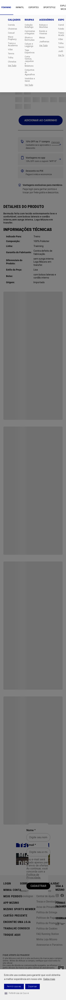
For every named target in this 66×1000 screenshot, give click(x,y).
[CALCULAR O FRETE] (55, 142)
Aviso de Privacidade (47, 907)
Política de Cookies (46, 928)
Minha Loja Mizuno (46, 939)
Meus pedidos (12, 896)
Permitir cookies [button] (14, 986)
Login (7, 883)
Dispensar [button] (32, 986)
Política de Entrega (46, 912)
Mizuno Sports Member (19, 909)
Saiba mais (49, 979)
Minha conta (12, 890)
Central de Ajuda (45, 896)
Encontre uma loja (17, 922)
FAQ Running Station (47, 934)
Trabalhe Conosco (16, 928)
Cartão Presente (15, 915)
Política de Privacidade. (33, 876)
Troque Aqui (11, 934)
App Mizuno (11, 902)
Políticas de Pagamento (49, 917)
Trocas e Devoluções (47, 901)
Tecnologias (26, 896)
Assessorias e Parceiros (49, 944)
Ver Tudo (12, 66)
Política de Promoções (48, 923)
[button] (16, 993)
